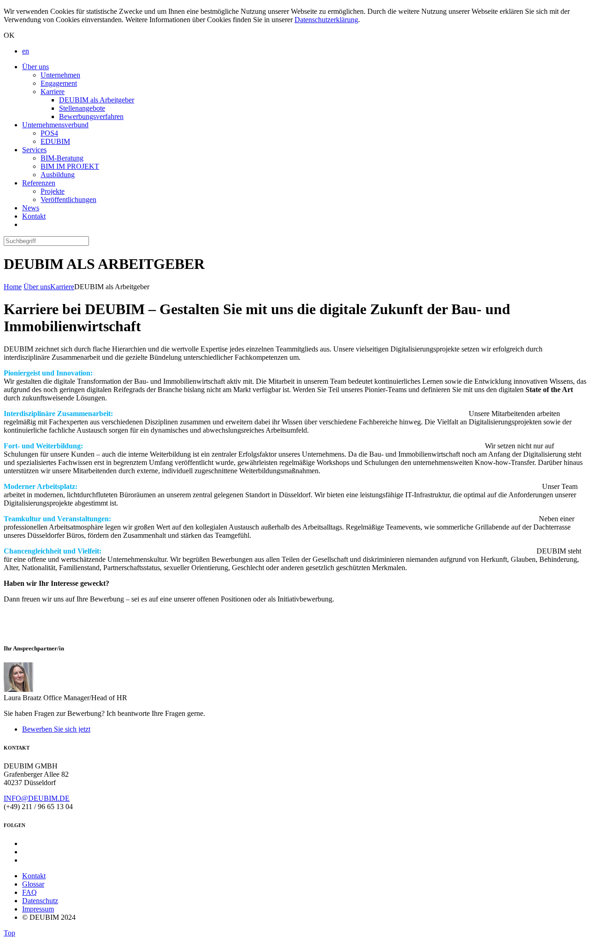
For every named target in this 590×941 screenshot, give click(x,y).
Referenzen (38, 183)
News (30, 208)
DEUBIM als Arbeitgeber (96, 100)
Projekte (53, 191)
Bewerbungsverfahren (91, 116)
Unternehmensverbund (55, 125)
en (25, 51)
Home (13, 287)
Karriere (53, 91)
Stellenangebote (82, 108)
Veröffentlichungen (68, 199)
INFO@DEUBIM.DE (37, 798)
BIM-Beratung (62, 158)
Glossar (33, 884)
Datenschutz (40, 901)
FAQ (29, 892)
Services (34, 150)
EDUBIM (55, 141)
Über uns (35, 67)
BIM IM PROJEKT (70, 166)
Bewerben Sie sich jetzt (56, 729)
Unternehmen (60, 75)
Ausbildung (58, 175)
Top (9, 933)
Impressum (38, 909)
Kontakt (34, 216)
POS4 (49, 133)
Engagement (59, 83)
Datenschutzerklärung (326, 20)
